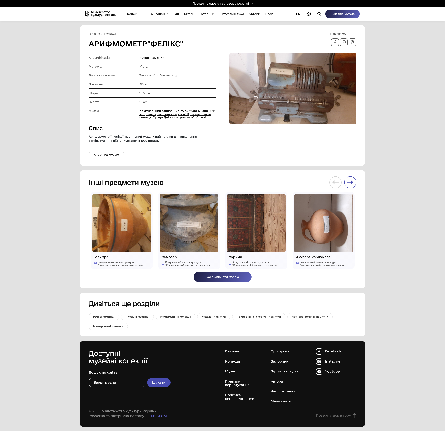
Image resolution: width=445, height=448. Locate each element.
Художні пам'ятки (214, 316)
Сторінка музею (106, 154)
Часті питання (283, 391)
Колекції (232, 361)
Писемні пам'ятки (137, 316)
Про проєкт (281, 351)
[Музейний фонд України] (102, 14)
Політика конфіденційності (241, 397)
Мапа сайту (281, 401)
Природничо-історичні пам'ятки (259, 316)
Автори (277, 381)
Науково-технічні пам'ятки (310, 316)
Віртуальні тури (284, 371)
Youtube (332, 371)
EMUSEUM (158, 416)
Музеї (230, 371)
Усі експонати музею (222, 276)
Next (350, 182)
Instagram (334, 361)
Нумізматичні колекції (175, 316)
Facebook (333, 351)
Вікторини (280, 361)
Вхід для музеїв (342, 13)
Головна (232, 351)
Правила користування (237, 383)
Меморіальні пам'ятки (108, 326)
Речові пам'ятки (151, 57)
